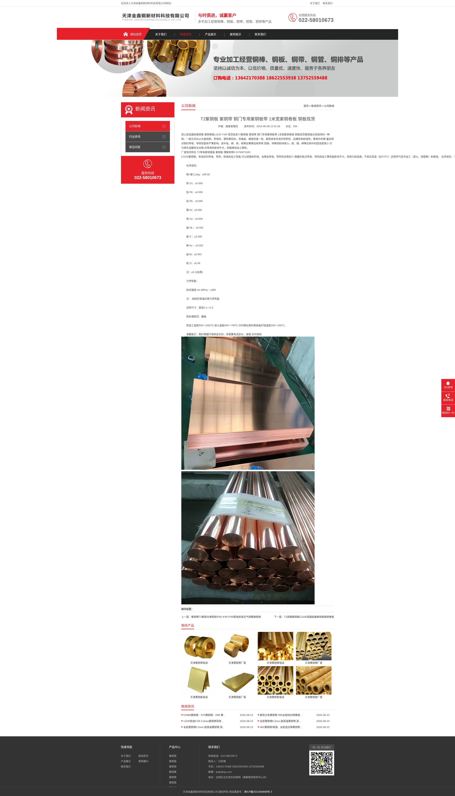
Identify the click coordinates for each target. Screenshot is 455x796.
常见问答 (134, 147)
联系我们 (328, 3)
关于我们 (315, 3)
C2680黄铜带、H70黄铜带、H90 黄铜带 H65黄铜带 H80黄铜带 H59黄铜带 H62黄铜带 (204, 715)
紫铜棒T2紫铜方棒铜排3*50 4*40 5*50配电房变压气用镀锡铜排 (226, 616)
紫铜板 (172, 761)
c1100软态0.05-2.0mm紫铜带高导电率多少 (204, 721)
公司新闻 (134, 126)
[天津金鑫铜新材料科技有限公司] (157, 21)
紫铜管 (172, 755)
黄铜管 (172, 782)
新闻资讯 (185, 34)
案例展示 (235, 34)
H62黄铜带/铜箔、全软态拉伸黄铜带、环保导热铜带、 (281, 727)
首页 (306, 105)
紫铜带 (172, 777)
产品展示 (210, 34)
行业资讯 (134, 136)
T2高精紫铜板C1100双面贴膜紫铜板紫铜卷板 (309, 616)
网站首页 (136, 34)
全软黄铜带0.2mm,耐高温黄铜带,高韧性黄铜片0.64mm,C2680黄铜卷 (281, 721)
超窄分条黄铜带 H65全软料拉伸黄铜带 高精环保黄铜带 (281, 715)
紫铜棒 (172, 771)
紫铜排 (172, 766)
